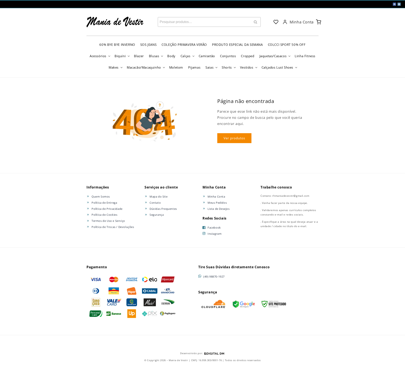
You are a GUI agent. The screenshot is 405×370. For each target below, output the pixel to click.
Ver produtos (234, 138)
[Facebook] (394, 4)
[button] (99, 56)
